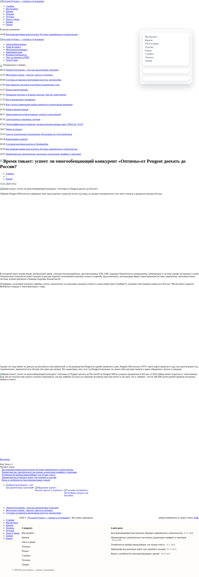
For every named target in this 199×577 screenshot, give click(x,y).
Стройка (10, 6)
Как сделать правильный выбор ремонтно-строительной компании (39, 104)
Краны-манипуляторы (17, 89)
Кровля (9, 11)
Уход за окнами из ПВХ (17, 57)
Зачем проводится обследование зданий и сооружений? (33, 114)
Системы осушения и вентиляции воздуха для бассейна (33, 80)
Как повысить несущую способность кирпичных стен (33, 85)
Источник (5, 459)
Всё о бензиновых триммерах (20, 99)
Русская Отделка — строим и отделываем (48, 517)
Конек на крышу (14, 129)
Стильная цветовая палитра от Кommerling (27, 144)
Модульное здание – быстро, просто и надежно (29, 75)
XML (196, 517)
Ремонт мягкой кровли (17, 109)
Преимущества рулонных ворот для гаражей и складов (29, 477)
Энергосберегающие (16, 44)
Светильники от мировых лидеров (23, 119)
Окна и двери (12, 19)
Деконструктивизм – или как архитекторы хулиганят (32, 70)
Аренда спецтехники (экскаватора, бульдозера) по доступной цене (39, 134)
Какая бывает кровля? (17, 139)
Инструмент (12, 9)
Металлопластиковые (16, 49)
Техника (10, 14)
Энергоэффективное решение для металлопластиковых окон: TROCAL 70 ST (44, 124)
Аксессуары (12, 60)
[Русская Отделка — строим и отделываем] (22, 1)
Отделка (10, 16)
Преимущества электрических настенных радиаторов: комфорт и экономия (43, 154)
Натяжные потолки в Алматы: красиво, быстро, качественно (36, 94)
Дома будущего (13, 47)
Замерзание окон (14, 52)
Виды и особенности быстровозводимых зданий (26, 480)
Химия (9, 22)
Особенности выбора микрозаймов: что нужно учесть (28, 475)
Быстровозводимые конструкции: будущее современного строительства (41, 34)
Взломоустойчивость (16, 55)
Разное (9, 24)
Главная (10, 173)
